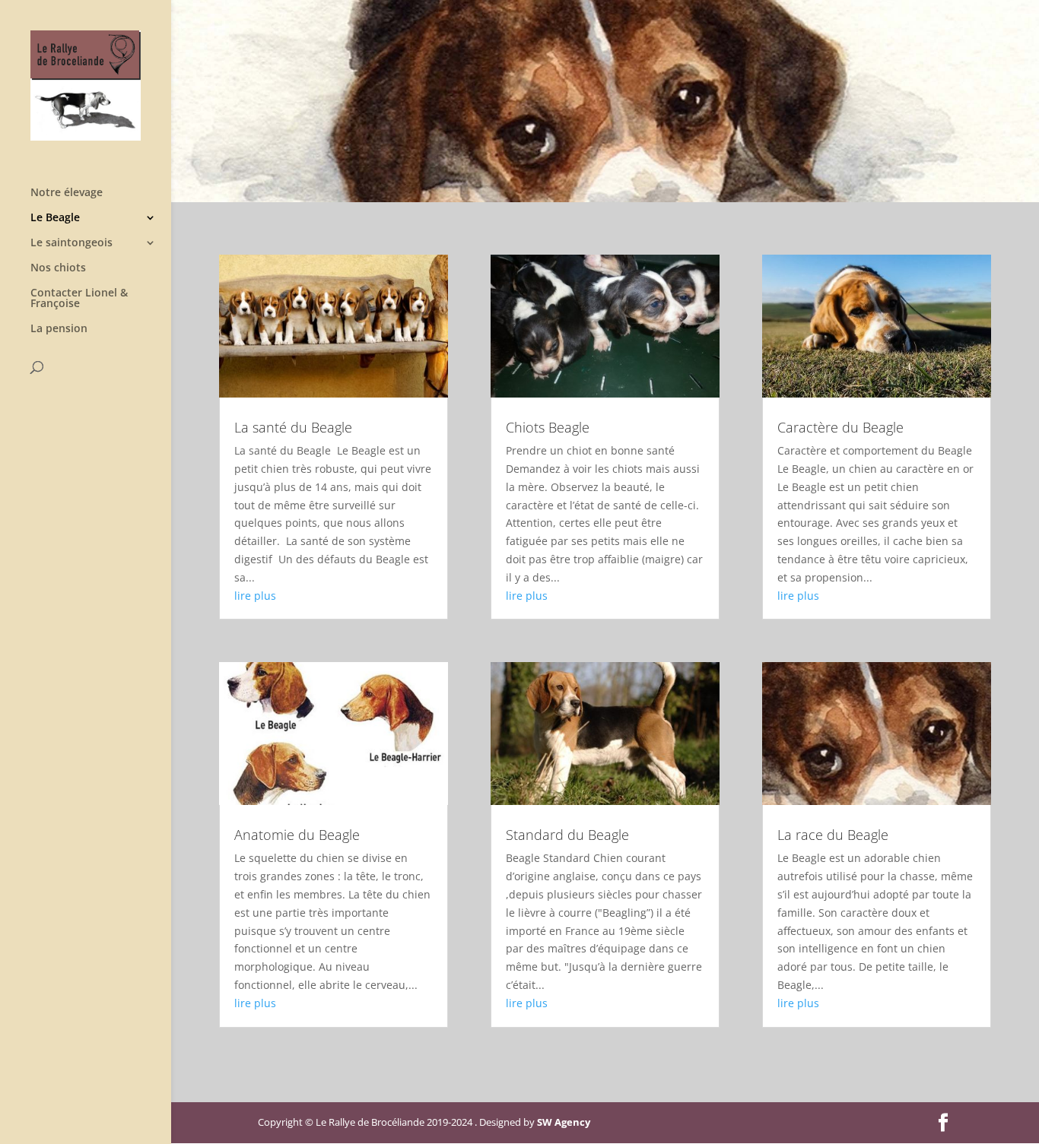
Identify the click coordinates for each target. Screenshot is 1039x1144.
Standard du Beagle (567, 835)
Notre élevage (66, 193)
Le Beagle (55, 218)
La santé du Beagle (293, 427)
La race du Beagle (832, 835)
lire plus (255, 595)
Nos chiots (58, 268)
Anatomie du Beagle (297, 835)
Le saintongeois (71, 243)
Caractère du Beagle (840, 427)
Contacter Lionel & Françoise (79, 298)
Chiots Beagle (547, 427)
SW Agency (563, 1122)
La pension (58, 329)
